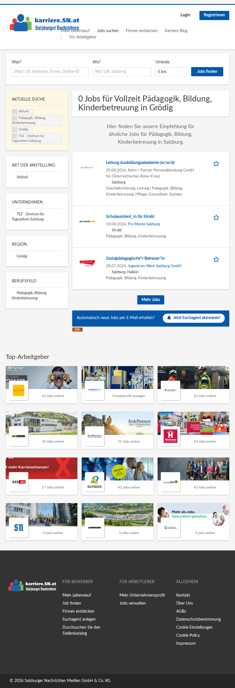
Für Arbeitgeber (83, 37)
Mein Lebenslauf (76, 595)
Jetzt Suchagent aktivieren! (196, 318)
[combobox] (50, 72)
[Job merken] (217, 163)
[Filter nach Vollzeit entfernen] (14, 177)
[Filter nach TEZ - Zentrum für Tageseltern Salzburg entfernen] (14, 214)
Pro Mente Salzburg (144, 224)
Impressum (186, 644)
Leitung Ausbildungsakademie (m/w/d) (140, 163)
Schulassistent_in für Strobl (130, 217)
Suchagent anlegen (79, 619)
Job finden (71, 603)
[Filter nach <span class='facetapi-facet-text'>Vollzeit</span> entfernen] (14, 111)
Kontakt (183, 595)
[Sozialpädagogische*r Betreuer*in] (87, 263)
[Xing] (19, 606)
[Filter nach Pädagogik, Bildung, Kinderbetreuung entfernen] (14, 293)
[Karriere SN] (44, 22)
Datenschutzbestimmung (198, 619)
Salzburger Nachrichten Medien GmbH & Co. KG (67, 681)
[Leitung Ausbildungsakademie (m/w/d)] (87, 167)
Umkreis (162, 62)
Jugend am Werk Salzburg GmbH (154, 266)
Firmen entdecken (142, 31)
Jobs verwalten (133, 603)
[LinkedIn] (28, 606)
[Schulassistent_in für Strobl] (87, 221)
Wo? (97, 62)
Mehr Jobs (151, 300)
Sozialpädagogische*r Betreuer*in (135, 259)
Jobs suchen (108, 31)
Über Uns (184, 603)
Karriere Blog (176, 31)
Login (185, 15)
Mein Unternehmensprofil (142, 595)
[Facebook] (10, 606)
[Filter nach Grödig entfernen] (14, 256)
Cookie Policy (188, 636)
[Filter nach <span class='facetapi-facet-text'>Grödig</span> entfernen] (14, 129)
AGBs (181, 611)
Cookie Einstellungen (194, 628)
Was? (16, 62)
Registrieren (214, 15)
